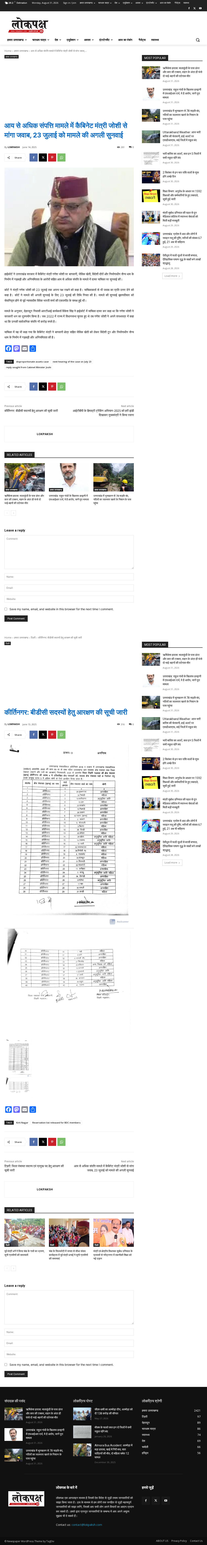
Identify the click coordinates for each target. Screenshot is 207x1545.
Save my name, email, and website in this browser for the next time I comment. (62, 609)
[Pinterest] (52, 157)
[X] (194, 8)
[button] (198, 40)
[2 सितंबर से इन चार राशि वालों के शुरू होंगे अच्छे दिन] (151, 177)
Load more (171, 276)
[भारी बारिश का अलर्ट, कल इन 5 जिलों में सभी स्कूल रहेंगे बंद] (151, 158)
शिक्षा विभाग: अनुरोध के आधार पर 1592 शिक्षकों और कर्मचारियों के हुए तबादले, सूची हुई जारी (182, 195)
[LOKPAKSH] (21, 434)
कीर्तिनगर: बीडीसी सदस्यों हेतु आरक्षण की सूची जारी (31, 411)
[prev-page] (7, 513)
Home (8, 51)
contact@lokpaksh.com (87, 1525)
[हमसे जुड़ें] (172, 1493)
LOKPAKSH (14, 147)
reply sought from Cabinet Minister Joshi (28, 367)
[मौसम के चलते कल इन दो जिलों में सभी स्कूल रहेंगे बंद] (82, 1432)
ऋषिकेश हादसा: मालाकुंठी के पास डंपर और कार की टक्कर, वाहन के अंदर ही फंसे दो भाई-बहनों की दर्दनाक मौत (24, 499)
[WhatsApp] (61, 157)
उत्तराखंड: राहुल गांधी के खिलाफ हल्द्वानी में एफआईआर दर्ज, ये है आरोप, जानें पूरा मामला (182, 93)
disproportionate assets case (32, 361)
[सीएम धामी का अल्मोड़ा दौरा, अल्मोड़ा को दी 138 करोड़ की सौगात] (82, 1414)
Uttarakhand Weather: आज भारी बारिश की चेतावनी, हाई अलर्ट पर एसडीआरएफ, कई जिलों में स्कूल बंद (182, 136)
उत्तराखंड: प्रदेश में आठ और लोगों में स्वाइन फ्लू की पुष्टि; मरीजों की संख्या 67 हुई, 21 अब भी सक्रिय (182, 237)
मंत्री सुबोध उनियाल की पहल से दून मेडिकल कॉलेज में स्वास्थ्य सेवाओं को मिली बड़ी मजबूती (180, 216)
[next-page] (13, 513)
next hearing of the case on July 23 (72, 361)
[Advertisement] (69, 86)
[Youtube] (200, 8)
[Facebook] (189, 8)
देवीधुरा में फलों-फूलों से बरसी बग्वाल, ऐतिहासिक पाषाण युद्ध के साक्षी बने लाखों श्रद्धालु (182, 259)
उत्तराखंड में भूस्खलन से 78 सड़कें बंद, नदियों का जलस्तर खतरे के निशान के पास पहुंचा (112, 499)
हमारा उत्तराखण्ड (21, 51)
